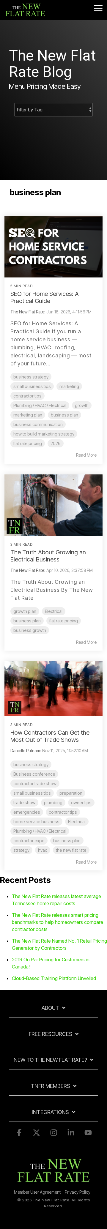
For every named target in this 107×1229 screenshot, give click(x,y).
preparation (70, 793)
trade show (24, 802)
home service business (36, 821)
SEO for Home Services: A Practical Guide (44, 297)
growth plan (24, 611)
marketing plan (27, 414)
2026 (56, 443)
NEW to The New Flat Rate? (50, 1060)
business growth (29, 630)
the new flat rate (71, 850)
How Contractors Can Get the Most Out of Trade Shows (49, 736)
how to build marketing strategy (43, 433)
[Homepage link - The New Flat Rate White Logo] (53, 1182)
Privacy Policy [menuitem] (77, 1192)
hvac (42, 850)
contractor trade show (34, 783)
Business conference (34, 774)
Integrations (50, 1112)
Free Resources (50, 1034)
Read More (86, 455)
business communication (38, 424)
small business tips (32, 386)
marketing (69, 386)
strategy (21, 850)
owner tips (81, 802)
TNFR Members (50, 1086)
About (50, 1008)
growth (82, 405)
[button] (98, 7)
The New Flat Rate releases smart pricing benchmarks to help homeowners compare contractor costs (57, 922)
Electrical (53, 611)
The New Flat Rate (27, 311)
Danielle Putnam (25, 750)
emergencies (26, 812)
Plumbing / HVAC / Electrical (39, 405)
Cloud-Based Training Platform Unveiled (54, 978)
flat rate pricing (27, 443)
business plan (64, 414)
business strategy (30, 376)
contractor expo (29, 840)
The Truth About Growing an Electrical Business (48, 556)
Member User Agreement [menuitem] (37, 1192)
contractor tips (27, 395)
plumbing (53, 802)
